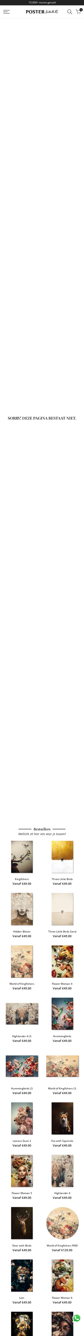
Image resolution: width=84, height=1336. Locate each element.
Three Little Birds (62, 879)
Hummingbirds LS (22, 1088)
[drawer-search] (69, 11)
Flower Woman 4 (62, 984)
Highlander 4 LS (21, 1036)
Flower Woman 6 (62, 1298)
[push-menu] (6, 11)
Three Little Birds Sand (62, 931)
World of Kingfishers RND (62, 1245)
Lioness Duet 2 (22, 1141)
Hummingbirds (62, 1036)
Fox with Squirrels (62, 1141)
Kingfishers (22, 879)
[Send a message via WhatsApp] (77, 1318)
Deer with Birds (21, 1245)
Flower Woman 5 (22, 1193)
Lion (21, 1298)
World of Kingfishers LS (62, 1088)
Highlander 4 (62, 1193)
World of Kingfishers (21, 984)
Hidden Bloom (21, 931)
